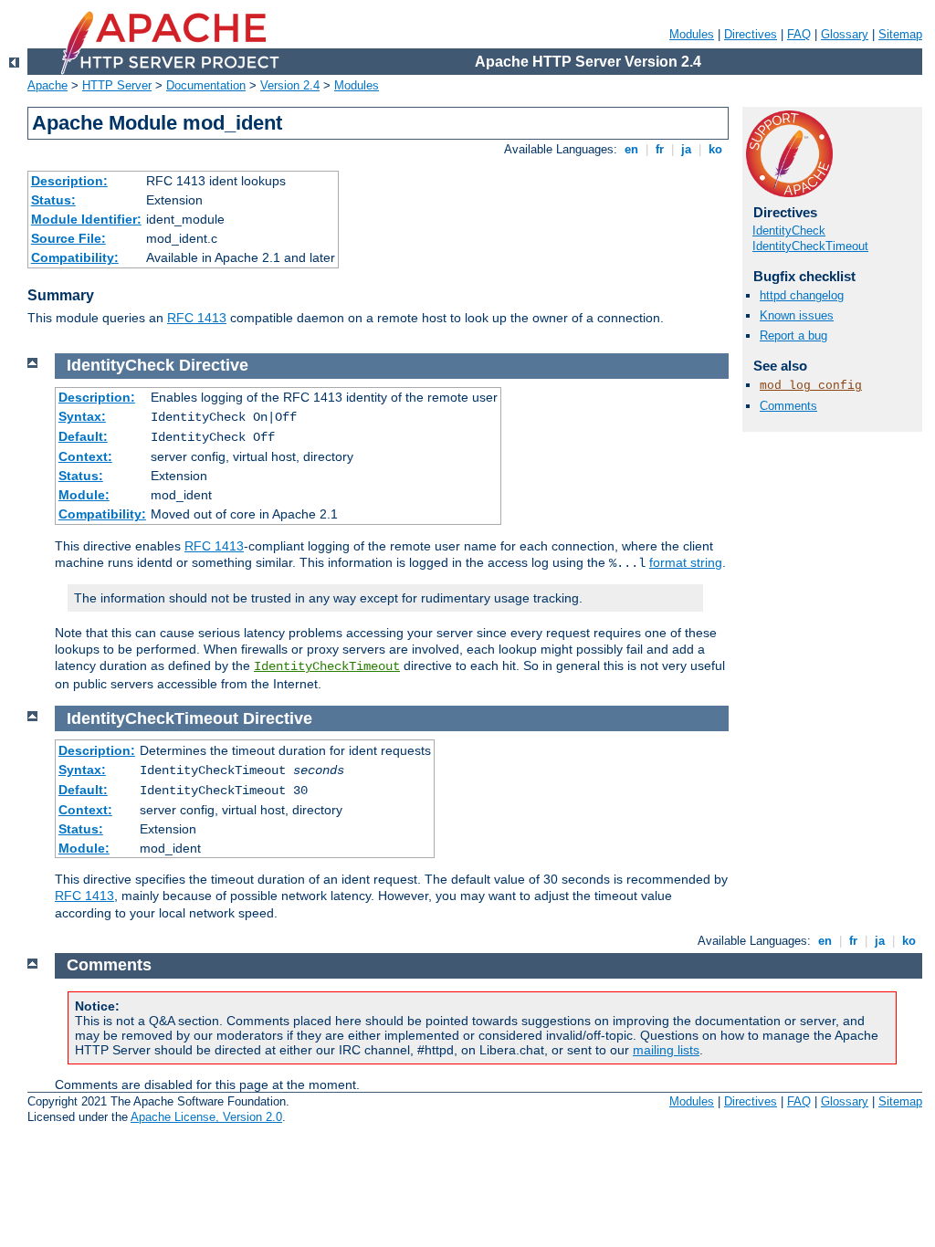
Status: (53, 200)
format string (685, 562)
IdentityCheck (788, 230)
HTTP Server (117, 85)
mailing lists (666, 1050)
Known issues (797, 315)
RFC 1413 (196, 317)
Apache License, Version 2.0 (206, 1117)
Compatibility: (75, 257)
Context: (85, 456)
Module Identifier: (86, 219)
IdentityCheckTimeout (810, 246)
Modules (691, 34)
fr (659, 149)
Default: (83, 436)
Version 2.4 (290, 85)
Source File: (68, 238)
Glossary (844, 34)
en (631, 149)
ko (715, 149)
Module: (84, 494)
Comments (788, 406)
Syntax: (82, 416)
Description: (69, 180)
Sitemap (900, 34)
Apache (47, 85)
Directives (750, 34)
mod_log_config (811, 386)
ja (686, 149)
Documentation (206, 85)
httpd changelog (802, 295)
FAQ (799, 34)
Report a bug (793, 335)
